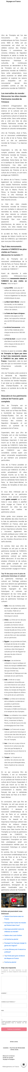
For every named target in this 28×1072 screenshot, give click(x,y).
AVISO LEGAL (14, 1041)
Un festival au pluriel (11, 939)
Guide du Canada (8, 1057)
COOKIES (6, 1048)
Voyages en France (13, 1)
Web (2, 1010)
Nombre (4, 993)
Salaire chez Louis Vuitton (13, 935)
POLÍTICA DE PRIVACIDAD (17, 1048)
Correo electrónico (8, 1001)
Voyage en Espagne (9, 1059)
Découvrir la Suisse (9, 1055)
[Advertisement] (14, 18)
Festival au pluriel (10, 962)
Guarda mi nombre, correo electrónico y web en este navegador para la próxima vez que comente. (14, 1023)
